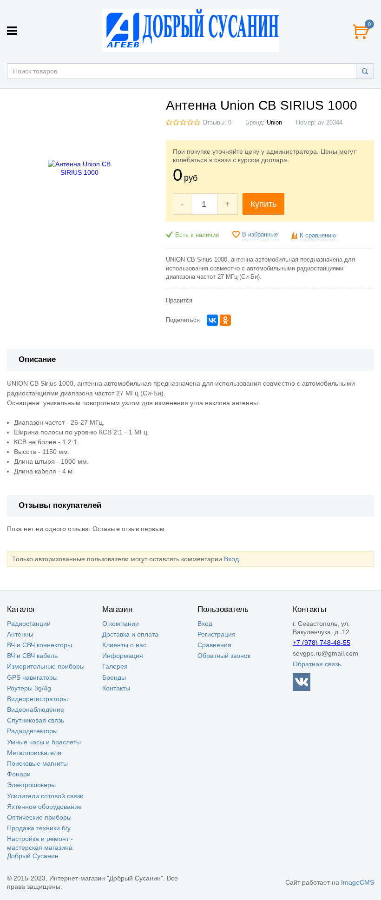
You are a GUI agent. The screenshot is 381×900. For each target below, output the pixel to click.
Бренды (114, 677)
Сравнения (214, 645)
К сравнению (318, 235)
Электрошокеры (31, 784)
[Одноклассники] (225, 320)
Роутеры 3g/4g (29, 688)
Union (274, 122)
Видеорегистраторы (37, 699)
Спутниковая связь (35, 720)
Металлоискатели (34, 752)
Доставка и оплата (130, 634)
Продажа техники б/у (39, 828)
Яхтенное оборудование (44, 806)
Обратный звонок (223, 655)
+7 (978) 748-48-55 (321, 642)
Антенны (20, 634)
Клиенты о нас (124, 645)
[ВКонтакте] (212, 320)
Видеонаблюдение (35, 709)
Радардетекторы (32, 731)
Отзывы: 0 (217, 122)
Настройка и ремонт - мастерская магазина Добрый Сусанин (40, 847)
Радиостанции (29, 623)
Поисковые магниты (37, 763)
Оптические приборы (39, 817)
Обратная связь (317, 664)
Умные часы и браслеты (44, 742)
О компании (120, 623)
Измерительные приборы (46, 666)
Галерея (115, 666)
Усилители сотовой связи (45, 796)
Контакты (116, 688)
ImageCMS (357, 882)
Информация (122, 655)
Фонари (19, 774)
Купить (263, 204)
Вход (231, 559)
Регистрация (216, 634)
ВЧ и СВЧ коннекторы (39, 645)
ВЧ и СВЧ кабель (32, 655)
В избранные (260, 234)
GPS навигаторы (32, 677)
